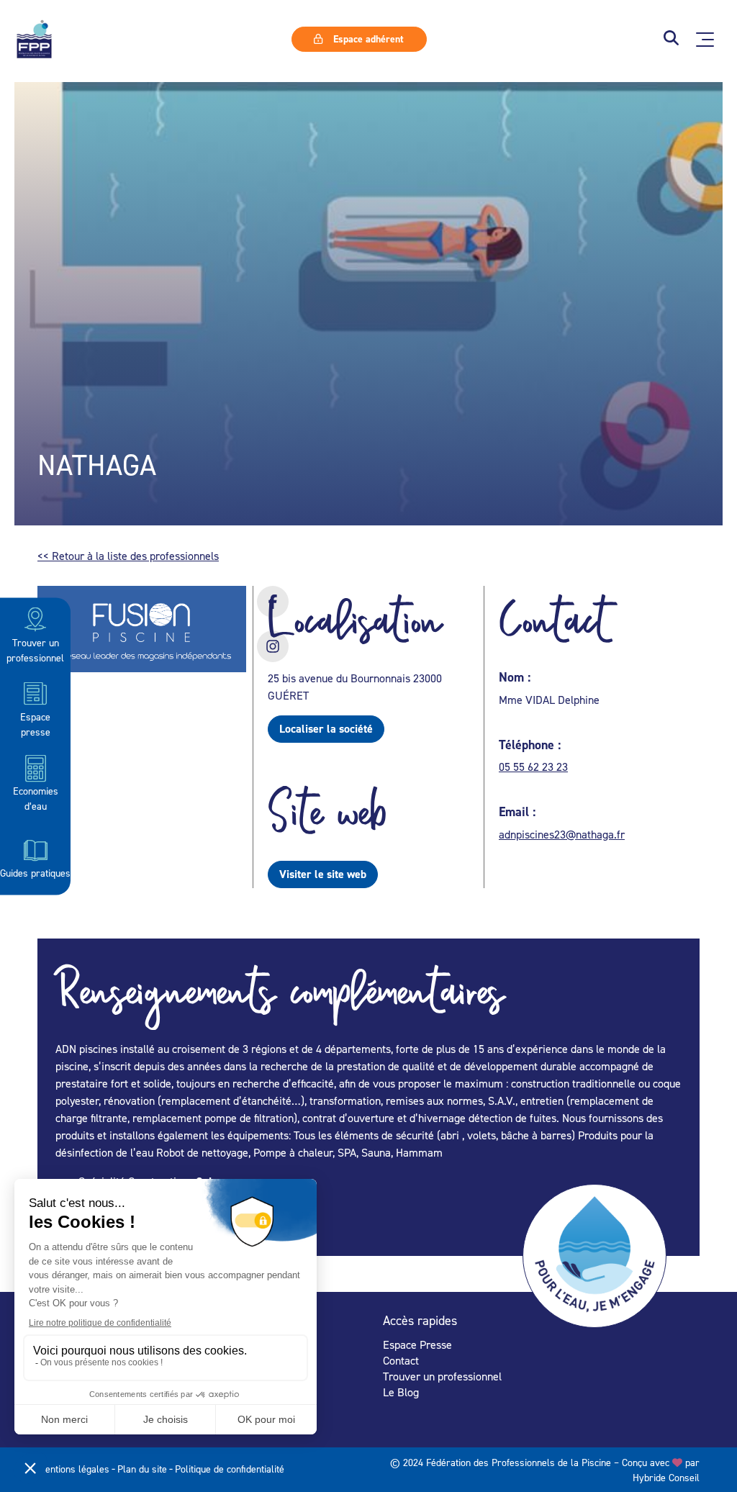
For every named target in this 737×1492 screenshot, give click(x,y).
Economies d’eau (35, 798)
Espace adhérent (367, 38)
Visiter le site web (322, 874)
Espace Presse (417, 1344)
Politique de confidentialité (229, 1468)
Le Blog (401, 1392)
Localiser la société (326, 728)
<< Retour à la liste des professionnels (128, 555)
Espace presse (35, 723)
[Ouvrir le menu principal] (705, 40)
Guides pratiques (35, 872)
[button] (671, 39)
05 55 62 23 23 (533, 766)
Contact (401, 1360)
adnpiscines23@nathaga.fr (562, 834)
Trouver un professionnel (35, 649)
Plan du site (142, 1468)
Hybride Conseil (666, 1477)
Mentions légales (73, 1468)
